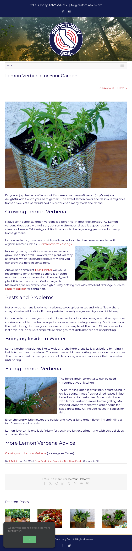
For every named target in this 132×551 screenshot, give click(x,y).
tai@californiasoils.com (86, 5)
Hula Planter (43, 270)
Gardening (46, 461)
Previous (108, 88)
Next (120, 88)
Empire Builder (15, 288)
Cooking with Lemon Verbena (25, 453)
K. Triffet (12, 461)
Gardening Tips (60, 461)
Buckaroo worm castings (54, 244)
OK (29, 539)
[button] (7, 518)
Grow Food (75, 461)
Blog (37, 461)
